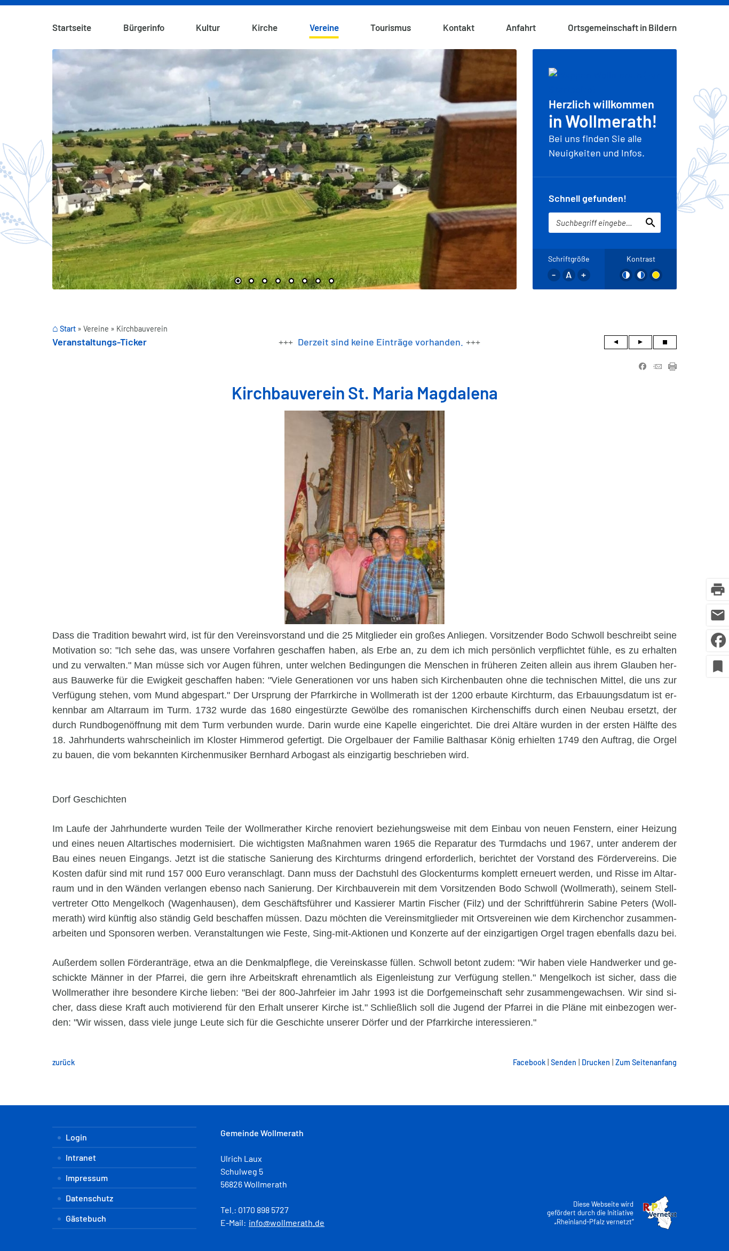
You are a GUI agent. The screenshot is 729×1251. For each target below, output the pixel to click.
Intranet (81, 1157)
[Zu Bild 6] (305, 282)
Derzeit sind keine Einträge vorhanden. (380, 342)
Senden (563, 1062)
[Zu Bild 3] (265, 282)
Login (76, 1137)
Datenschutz (89, 1198)
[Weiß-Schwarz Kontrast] (641, 275)
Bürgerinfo (143, 27)
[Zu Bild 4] (278, 282)
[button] (68, 166)
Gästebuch (86, 1218)
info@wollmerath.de (286, 1222)
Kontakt (458, 27)
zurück (63, 1062)
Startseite (71, 27)
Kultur (208, 27)
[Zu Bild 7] (318, 282)
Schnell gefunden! (588, 198)
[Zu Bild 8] (331, 282)
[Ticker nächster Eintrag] (640, 342)
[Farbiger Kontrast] (655, 275)
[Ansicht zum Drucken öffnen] (672, 367)
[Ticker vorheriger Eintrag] (616, 342)
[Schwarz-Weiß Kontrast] (626, 275)
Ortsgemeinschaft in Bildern (622, 27)
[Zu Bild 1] (238, 282)
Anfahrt (521, 27)
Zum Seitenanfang (646, 1062)
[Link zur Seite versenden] (657, 367)
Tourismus (390, 27)
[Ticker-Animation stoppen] (665, 342)
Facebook (529, 1062)
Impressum (87, 1178)
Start (68, 328)
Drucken (596, 1062)
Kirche (265, 27)
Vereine (324, 27)
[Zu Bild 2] (251, 282)
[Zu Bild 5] (291, 282)
